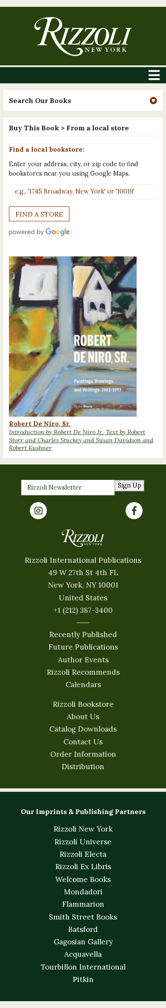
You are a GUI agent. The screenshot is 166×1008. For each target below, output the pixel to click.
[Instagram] (38, 510)
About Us (83, 716)
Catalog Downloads (83, 729)
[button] (83, 100)
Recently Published (83, 634)
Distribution (83, 766)
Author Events (83, 659)
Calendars (83, 684)
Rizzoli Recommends (83, 672)
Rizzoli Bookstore (83, 704)
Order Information (83, 754)
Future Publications (83, 647)
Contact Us (83, 741)
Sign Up (129, 485)
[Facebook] (134, 510)
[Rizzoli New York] (82, 36)
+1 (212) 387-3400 (83, 610)
